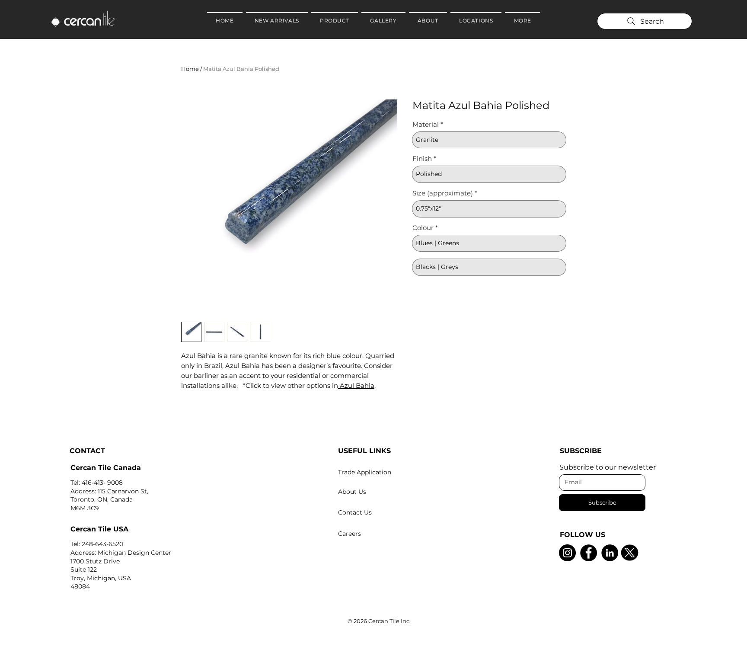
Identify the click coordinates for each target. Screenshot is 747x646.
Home (190, 68)
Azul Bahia (356, 385)
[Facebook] (588, 552)
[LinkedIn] (609, 552)
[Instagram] (567, 552)
